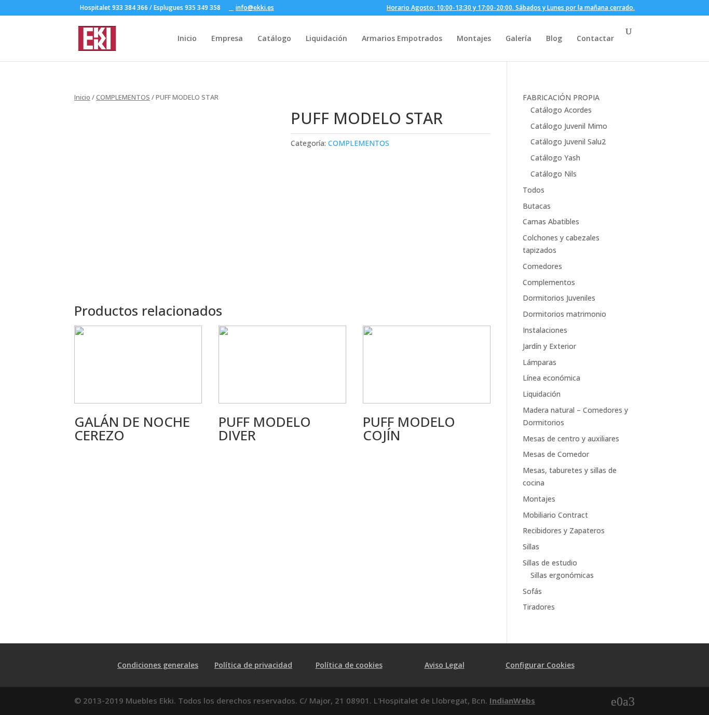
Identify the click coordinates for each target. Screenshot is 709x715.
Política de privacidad (253, 665)
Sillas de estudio (550, 563)
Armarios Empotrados (402, 38)
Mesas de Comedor (556, 454)
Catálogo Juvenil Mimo (568, 126)
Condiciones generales (157, 665)
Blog (554, 38)
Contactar (595, 38)
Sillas (531, 546)
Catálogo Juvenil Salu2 (568, 141)
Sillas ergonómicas (562, 575)
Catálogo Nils (553, 174)
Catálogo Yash (555, 158)
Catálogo (274, 38)
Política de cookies (349, 665)
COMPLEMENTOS (123, 97)
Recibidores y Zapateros (564, 530)
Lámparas (539, 362)
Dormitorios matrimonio (564, 314)
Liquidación (326, 38)
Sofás (532, 591)
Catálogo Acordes (561, 110)
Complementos (549, 282)
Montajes (474, 38)
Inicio (187, 38)
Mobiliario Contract (555, 515)
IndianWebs (512, 700)
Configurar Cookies (540, 665)
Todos (533, 190)
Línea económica (551, 378)
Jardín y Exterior (549, 346)
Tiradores (539, 607)
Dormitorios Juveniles (559, 298)
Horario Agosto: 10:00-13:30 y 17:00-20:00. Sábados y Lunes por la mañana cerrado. (511, 8)
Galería (518, 38)
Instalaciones (545, 330)
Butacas (537, 206)
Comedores (542, 266)
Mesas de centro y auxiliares (571, 438)
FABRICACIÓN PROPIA (561, 97)
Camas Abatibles (551, 221)
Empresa (227, 38)
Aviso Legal (445, 665)
